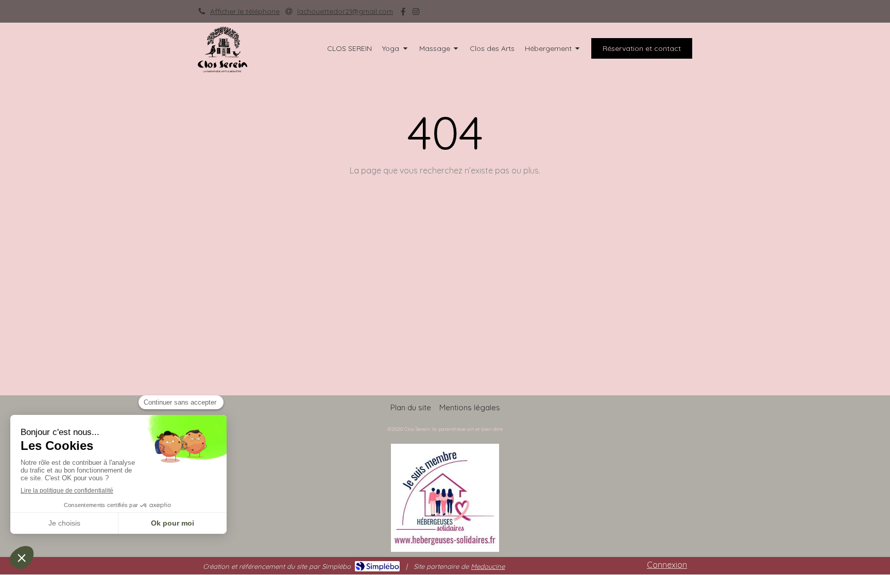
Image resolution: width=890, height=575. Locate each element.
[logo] (222, 69)
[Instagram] (416, 14)
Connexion (667, 565)
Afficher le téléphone (245, 11)
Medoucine (488, 566)
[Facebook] (403, 14)
